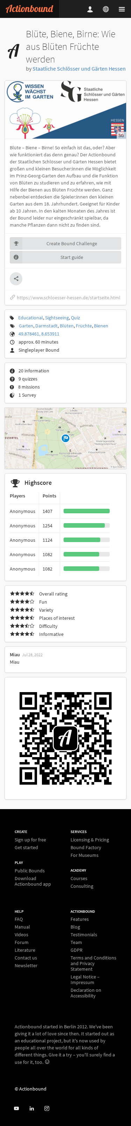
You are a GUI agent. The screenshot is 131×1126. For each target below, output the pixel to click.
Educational (30, 317)
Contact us (26, 958)
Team (76, 942)
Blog (75, 927)
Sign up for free (30, 840)
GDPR (76, 950)
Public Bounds (30, 871)
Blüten (67, 326)
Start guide (71, 257)
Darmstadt (46, 326)
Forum (22, 942)
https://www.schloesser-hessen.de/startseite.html (69, 297)
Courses (79, 878)
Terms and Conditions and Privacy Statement (93, 963)
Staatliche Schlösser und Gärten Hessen (79, 68)
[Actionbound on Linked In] (31, 1108)
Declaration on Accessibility (86, 992)
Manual (22, 927)
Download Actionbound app (33, 881)
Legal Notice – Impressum (85, 979)
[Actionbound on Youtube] (16, 1108)
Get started (26, 847)
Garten (26, 326)
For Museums (85, 855)
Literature (25, 950)
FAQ (19, 919)
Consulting (82, 886)
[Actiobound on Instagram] (46, 1108)
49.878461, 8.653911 (39, 334)
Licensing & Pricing (90, 840)
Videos (21, 934)
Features (80, 919)
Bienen (101, 326)
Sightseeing (57, 317)
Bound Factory (86, 847)
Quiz (75, 317)
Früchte (84, 326)
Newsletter (26, 965)
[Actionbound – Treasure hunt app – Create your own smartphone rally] (29, 9)
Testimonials (84, 934)
